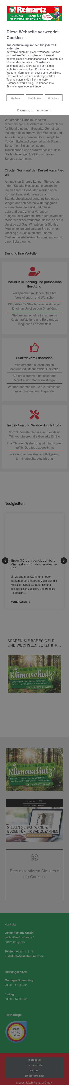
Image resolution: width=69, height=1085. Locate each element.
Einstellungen (34, 97)
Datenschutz (25, 110)
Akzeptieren (53, 97)
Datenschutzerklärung (20, 83)
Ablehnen (15, 97)
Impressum (43, 110)
